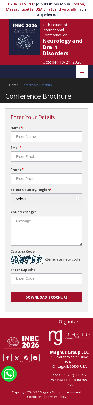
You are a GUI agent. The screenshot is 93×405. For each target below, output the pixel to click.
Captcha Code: (23, 251)
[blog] (35, 358)
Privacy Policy (56, 397)
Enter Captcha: (23, 269)
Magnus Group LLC (69, 352)
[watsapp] (9, 373)
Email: (16, 147)
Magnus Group (50, 392)
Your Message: (23, 212)
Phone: (18, 169)
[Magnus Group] (69, 337)
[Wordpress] (26, 358)
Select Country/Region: (32, 189)
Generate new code (63, 259)
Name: (17, 127)
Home (13, 85)
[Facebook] (7, 358)
